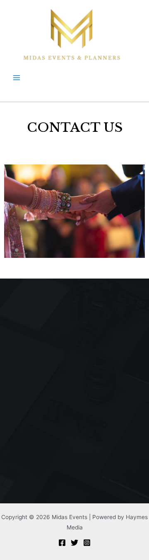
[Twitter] (74, 542)
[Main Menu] (16, 77)
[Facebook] (62, 542)
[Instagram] (87, 542)
